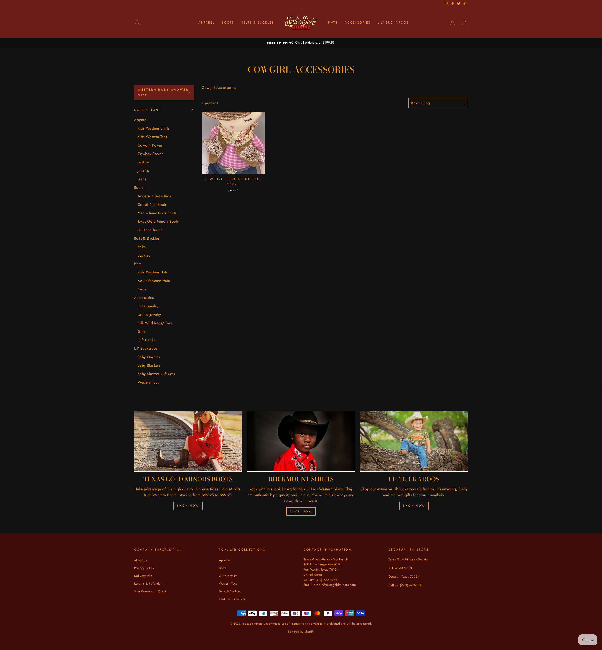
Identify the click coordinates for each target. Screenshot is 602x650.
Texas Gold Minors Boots (158, 221)
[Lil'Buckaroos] (414, 441)
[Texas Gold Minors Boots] (188, 441)
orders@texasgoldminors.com (335, 584)
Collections (147, 110)
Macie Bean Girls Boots (157, 213)
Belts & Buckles (257, 22)
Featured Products (232, 599)
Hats (332, 22)
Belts (141, 247)
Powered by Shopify (301, 632)
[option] (301, 42)
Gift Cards (146, 340)
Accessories (358, 22)
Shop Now (188, 505)
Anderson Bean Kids (154, 196)
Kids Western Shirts (154, 128)
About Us (140, 560)
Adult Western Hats (154, 280)
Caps (142, 289)
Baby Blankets (149, 365)
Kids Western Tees (152, 136)
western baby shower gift (163, 92)
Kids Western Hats (153, 272)
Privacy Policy (144, 568)
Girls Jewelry (148, 306)
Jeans (142, 179)
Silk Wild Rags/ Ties (155, 323)
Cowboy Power (150, 153)
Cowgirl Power (150, 145)
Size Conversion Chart (150, 591)
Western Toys (148, 382)
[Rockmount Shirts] (301, 441)
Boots (228, 22)
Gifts (141, 331)
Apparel (206, 22)
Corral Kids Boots (152, 204)
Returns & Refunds (147, 583)
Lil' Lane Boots (150, 230)
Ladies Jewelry (149, 314)
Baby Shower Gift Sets (156, 374)
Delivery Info (143, 575)
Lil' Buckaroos (393, 22)
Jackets (143, 170)
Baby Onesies (149, 357)
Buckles (144, 255)
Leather (144, 162)
